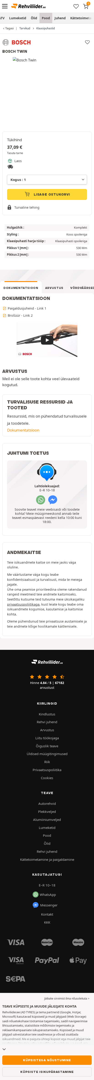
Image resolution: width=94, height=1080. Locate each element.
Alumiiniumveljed (47, 819)
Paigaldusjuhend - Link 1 (26, 308)
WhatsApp (48, 894)
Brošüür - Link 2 (20, 315)
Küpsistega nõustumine (47, 1060)
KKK (47, 922)
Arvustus (54, 288)
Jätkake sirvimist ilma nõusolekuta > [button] (66, 998)
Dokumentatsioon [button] (23, 430)
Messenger (48, 905)
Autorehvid (47, 803)
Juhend (60, 18)
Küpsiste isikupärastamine (47, 1072)
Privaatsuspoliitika (47, 769)
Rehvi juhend (47, 722)
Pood (46, 18)
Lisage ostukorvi (51, 194)
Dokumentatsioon (20, 288)
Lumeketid (17, 18)
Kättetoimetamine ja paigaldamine (47, 859)
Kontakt (47, 914)
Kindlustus (47, 714)
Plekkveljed (47, 811)
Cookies (47, 777)
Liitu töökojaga (47, 738)
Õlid (34, 18)
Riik (47, 761)
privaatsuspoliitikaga (23, 604)
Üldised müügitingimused (47, 753)
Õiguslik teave (47, 746)
